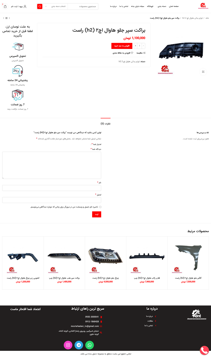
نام (99, 182)
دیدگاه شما (96, 149)
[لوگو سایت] (203, 6)
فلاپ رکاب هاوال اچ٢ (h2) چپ (147, 278)
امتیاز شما (96, 144)
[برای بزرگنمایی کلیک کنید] (203, 71)
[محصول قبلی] (9, 18)
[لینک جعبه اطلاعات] (17, 51)
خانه (207, 18)
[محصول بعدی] (3, 18)
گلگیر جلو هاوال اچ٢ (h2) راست (188, 278)
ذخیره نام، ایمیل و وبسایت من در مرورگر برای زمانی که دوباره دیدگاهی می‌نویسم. (64, 206)
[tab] (106, 122)
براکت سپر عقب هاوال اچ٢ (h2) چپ (64, 278)
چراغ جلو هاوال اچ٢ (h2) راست (105, 278)
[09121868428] (204, 341)
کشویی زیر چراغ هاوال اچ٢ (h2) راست (23, 278)
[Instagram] (68, 345)
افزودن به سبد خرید (121, 45)
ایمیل (98, 194)
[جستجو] (39, 6)
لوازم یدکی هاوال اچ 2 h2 (192, 18)
